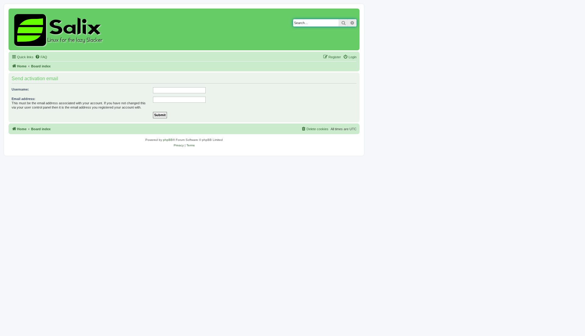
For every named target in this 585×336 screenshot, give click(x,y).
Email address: (23, 99)
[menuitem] (41, 57)
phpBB (168, 139)
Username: (20, 89)
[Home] (59, 29)
